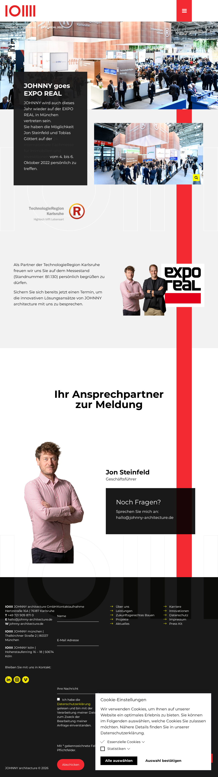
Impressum (177, 619)
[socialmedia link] (8, 679)
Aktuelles (29, 27)
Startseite (11, 27)
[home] (20, 13)
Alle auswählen (119, 761)
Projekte (122, 619)
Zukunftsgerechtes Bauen (135, 615)
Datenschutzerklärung (73, 704)
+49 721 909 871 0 (21, 615)
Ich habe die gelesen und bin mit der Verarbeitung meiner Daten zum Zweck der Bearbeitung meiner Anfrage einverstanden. (77, 712)
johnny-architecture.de (26, 624)
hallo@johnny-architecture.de (145, 517)
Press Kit (175, 624)
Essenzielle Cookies (124, 742)
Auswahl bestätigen (163, 761)
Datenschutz (178, 615)
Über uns (122, 607)
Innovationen (179, 611)
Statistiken (116, 749)
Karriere (175, 607)
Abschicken (70, 765)
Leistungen (124, 611)
